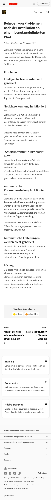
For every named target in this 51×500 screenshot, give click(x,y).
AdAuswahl (10, 495)
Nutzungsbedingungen (11, 481)
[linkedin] (19, 473)
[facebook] (5, 473)
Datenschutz (39, 478)
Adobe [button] (6, 454)
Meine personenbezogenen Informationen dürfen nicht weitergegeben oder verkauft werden (21, 486)
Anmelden (43, 3)
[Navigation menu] (4, 3)
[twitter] (14, 473)
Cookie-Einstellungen (27, 481)
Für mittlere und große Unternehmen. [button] (18, 436)
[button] (34, 4)
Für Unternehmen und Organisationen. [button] (19, 442)
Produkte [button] (7, 460)
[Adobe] (13, 3)
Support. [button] (7, 448)
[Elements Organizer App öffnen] (47, 11)
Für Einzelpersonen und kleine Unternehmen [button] (21, 431)
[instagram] (10, 473)
